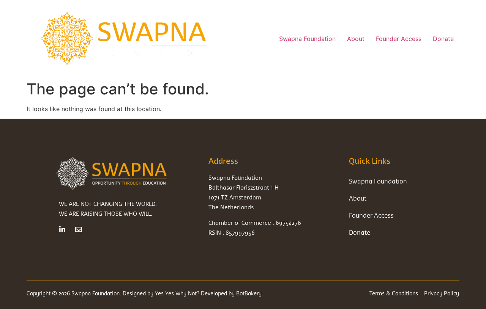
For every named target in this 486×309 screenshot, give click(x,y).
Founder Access (398, 38)
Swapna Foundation (307, 38)
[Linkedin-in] (62, 229)
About (355, 38)
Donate (443, 38)
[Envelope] (78, 229)
